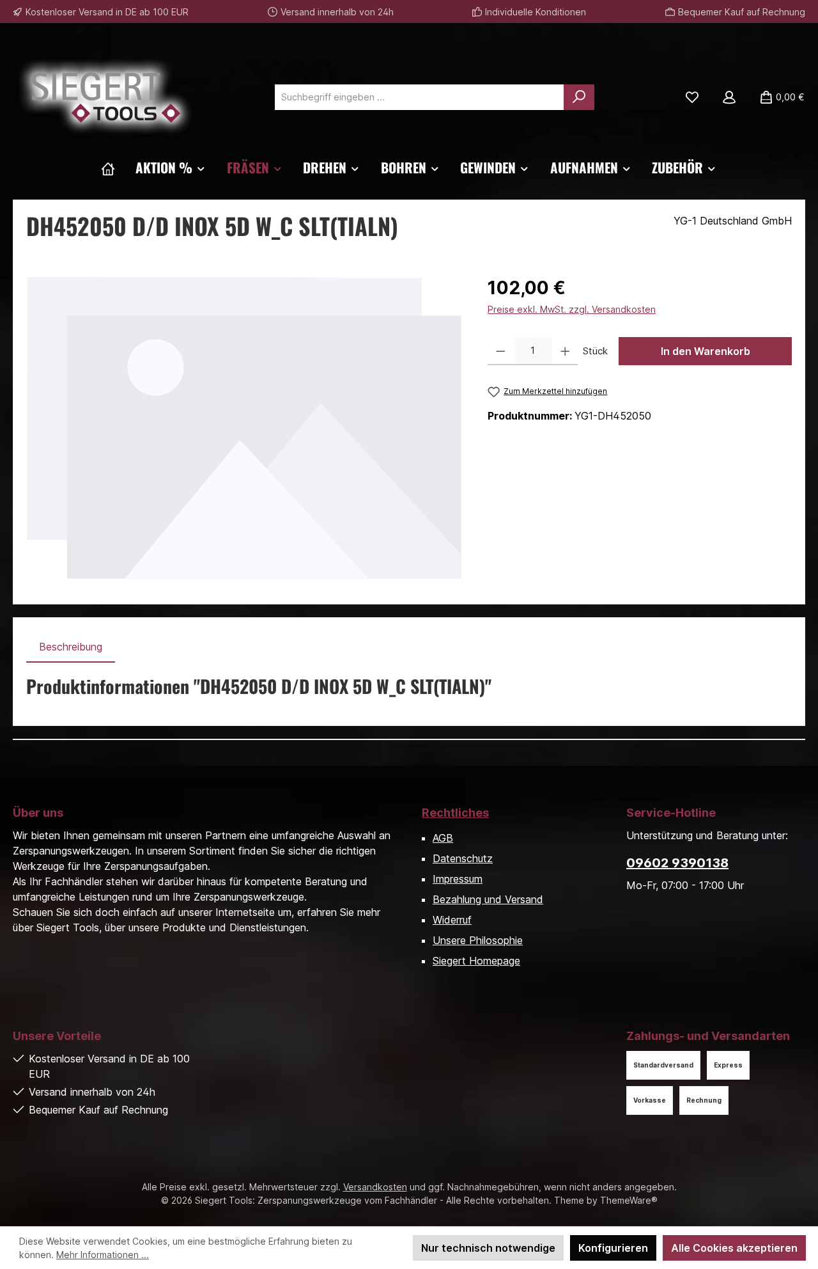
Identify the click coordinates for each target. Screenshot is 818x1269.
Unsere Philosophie (478, 940)
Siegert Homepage (476, 960)
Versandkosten (375, 1186)
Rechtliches (455, 812)
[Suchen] (579, 97)
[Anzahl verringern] (501, 351)
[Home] (108, 167)
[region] (244, 427)
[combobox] (419, 97)
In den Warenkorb (705, 351)
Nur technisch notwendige (488, 1247)
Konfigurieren (613, 1247)
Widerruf (452, 919)
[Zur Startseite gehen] (105, 97)
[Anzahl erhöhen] (565, 351)
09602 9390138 (677, 863)
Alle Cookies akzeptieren (734, 1247)
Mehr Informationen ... (102, 1254)
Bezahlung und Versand (488, 899)
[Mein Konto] (729, 97)
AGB (443, 838)
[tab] (70, 647)
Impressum (457, 878)
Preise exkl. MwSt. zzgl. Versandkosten (572, 309)
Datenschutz (463, 858)
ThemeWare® (629, 1200)
